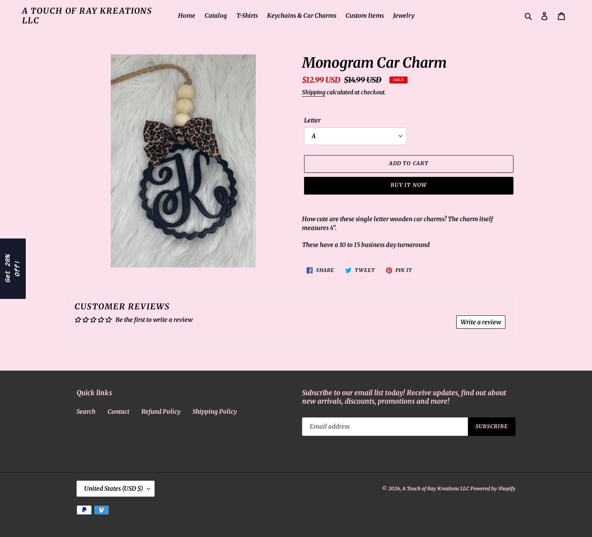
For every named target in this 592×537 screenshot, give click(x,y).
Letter (312, 120)
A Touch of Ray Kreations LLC (87, 15)
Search (86, 411)
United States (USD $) (113, 488)
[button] (13, 268)
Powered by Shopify (492, 488)
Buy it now (408, 185)
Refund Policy (160, 411)
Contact (118, 411)
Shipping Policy (215, 411)
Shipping (313, 92)
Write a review (481, 322)
